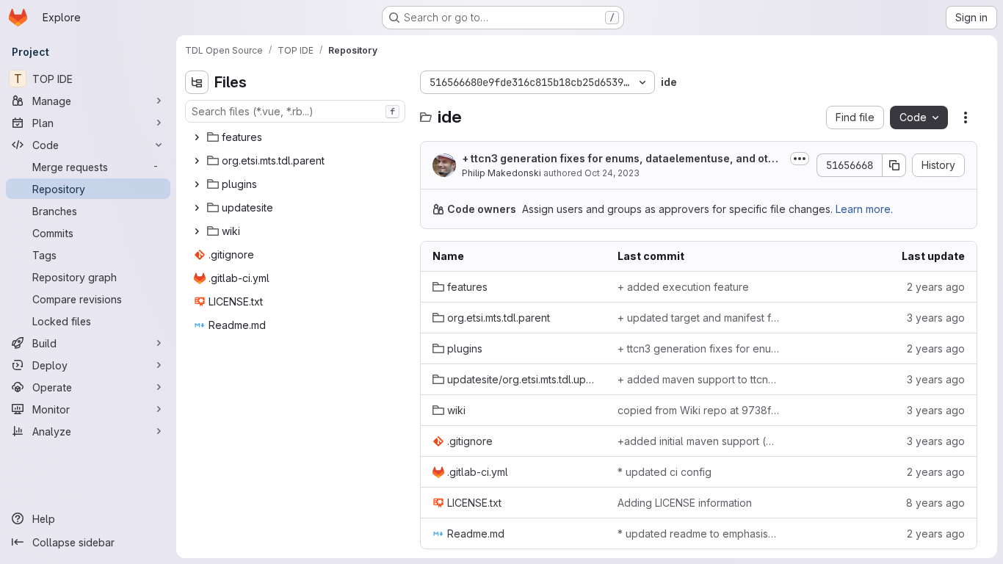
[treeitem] (296, 137)
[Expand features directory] (197, 137)
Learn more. (864, 209)
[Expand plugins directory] (197, 184)
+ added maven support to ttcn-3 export (698, 379)
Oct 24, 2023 (612, 172)
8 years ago (935, 502)
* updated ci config (664, 472)
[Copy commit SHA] (894, 165)
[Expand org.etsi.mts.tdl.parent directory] (197, 161)
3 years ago (936, 317)
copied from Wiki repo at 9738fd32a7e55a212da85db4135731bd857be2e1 (698, 410)
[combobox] (295, 111)
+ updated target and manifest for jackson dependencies (698, 317)
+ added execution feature (683, 287)
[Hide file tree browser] (197, 82)
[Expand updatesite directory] (197, 208)
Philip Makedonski (501, 172)
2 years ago (936, 287)
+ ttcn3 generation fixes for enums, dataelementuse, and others (621, 159)
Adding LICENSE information (685, 502)
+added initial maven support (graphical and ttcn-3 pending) (698, 441)
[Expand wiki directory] (197, 231)
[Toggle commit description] (799, 158)
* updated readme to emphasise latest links (698, 533)
